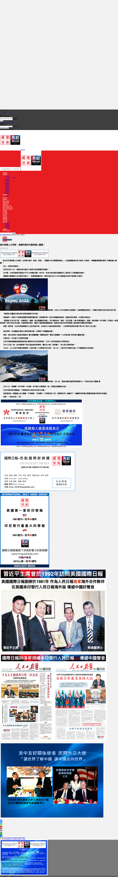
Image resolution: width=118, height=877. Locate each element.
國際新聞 (5, 173)
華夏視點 (5, 218)
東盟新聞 (5, 229)
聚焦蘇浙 (7, 180)
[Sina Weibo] (59, 827)
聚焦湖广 (7, 191)
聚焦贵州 (7, 190)
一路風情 (7, 227)
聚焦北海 (7, 193)
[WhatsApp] (59, 834)
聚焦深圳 (7, 183)
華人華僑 (5, 212)
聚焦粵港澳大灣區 (7, 206)
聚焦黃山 (7, 189)
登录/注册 (5, 112)
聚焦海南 (7, 187)
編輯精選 (7, 223)
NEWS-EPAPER (6, 230)
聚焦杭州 (7, 181)
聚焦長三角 (5, 204)
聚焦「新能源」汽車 (8, 207)
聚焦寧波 (7, 184)
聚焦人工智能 (6, 201)
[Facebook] (59, 821)
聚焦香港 (5, 194)
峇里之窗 (5, 220)
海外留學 (5, 213)
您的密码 (15, 119)
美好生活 (5, 222)
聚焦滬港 (5, 197)
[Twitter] (59, 823)
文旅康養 (7, 225)
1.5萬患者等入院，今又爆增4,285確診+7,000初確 (15, 839)
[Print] (59, 829)
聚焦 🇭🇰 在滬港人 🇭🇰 (13, 177)
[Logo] (10, 170)
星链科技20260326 (16, 876)
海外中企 (5, 215)
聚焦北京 (7, 179)
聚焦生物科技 (6, 202)
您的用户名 (15, 117)
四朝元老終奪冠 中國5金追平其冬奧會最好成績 (15, 837)
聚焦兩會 (5, 199)
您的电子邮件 (16, 126)
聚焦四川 (7, 186)
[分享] (59, 836)
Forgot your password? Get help (7, 122)
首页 (1, 234)
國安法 (7, 196)
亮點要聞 (5, 217)
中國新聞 (5, 174)
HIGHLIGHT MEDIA (8, 209)
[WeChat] (59, 825)
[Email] (59, 831)
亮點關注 (5, 210)
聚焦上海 (7, 176)
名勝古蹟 (7, 226)
